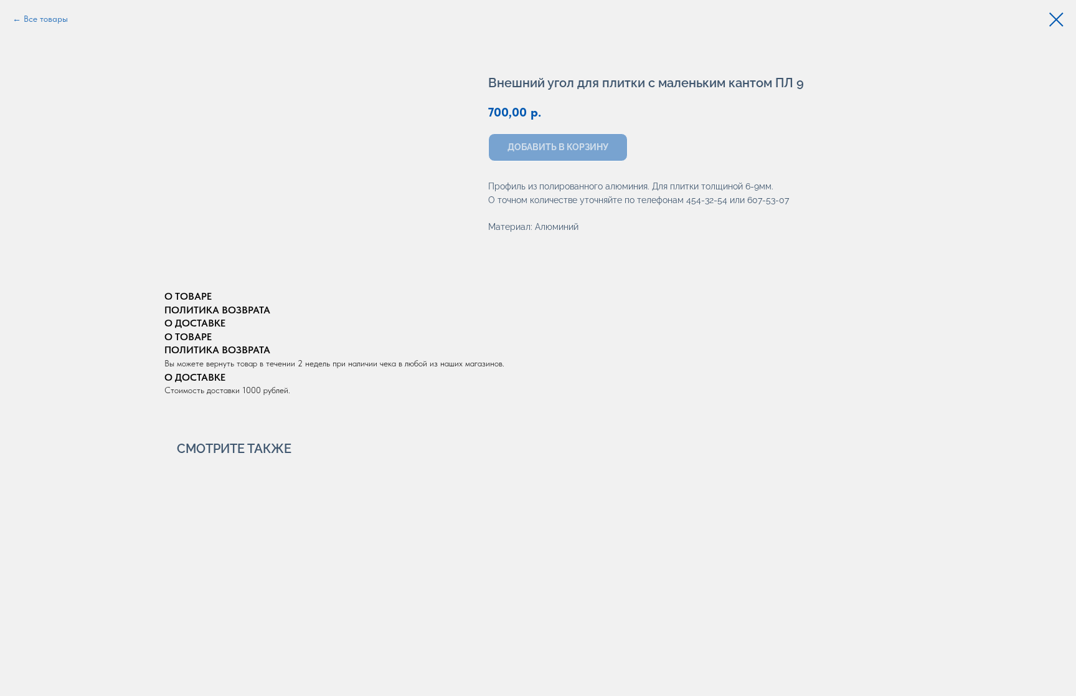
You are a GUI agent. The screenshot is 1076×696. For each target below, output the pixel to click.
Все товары (46, 19)
